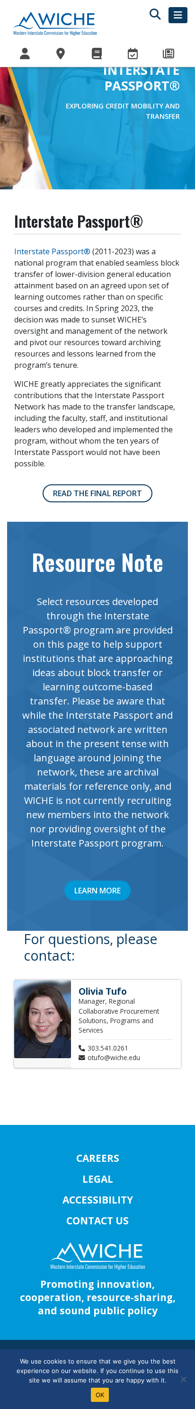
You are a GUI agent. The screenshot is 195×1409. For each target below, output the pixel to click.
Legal (97, 1179)
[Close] (183, 1379)
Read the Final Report (97, 493)
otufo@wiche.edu (114, 1057)
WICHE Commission (26, 54)
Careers (97, 1158)
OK (100, 1395)
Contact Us (97, 1220)
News (169, 54)
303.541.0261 (108, 1047)
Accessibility (97, 1199)
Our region (62, 54)
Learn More (97, 890)
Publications (97, 54)
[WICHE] (55, 23)
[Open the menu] (177, 15)
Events (133, 54)
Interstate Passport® (52, 251)
